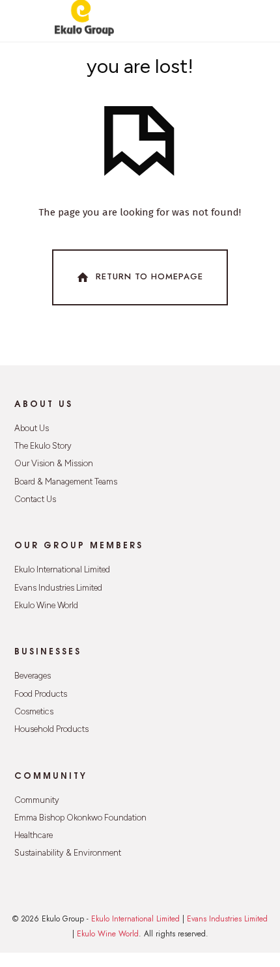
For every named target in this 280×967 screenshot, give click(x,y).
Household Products (51, 729)
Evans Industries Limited (58, 588)
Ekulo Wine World (46, 605)
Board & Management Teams (65, 481)
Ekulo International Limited (62, 569)
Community (36, 800)
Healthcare (33, 835)
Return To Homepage (149, 276)
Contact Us (35, 499)
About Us (31, 428)
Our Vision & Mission (53, 463)
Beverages (32, 675)
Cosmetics (33, 711)
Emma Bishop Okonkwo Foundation (80, 817)
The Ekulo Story (43, 446)
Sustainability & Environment (67, 853)
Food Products (40, 694)
